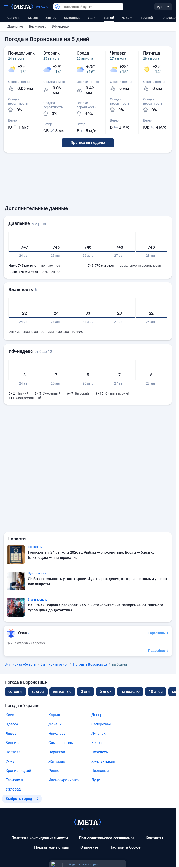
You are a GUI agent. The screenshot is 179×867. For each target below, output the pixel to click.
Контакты (154, 838)
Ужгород (13, 789)
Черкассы (100, 752)
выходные (72, 18)
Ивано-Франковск (64, 780)
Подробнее (157, 650)
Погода (41, 6)
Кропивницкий (18, 770)
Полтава (13, 752)
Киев (10, 715)
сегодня (15, 691)
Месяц (33, 18)
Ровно (53, 770)
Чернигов (56, 752)
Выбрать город (19, 798)
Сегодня (14, 18)
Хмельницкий (103, 761)
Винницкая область (20, 664)
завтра (38, 691)
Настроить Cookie (125, 847)
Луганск (98, 733)
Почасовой (168, 18)
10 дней (147, 18)
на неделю (130, 691)
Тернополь (15, 780)
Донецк (55, 724)
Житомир (56, 761)
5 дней (105, 691)
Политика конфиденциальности (39, 838)
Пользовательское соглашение (106, 838)
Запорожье (101, 724)
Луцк (95, 780)
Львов (11, 733)
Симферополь (60, 743)
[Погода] (88, 821)
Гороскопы (157, 633)
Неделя (127, 18)
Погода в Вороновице (90, 664)
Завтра (50, 18)
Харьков (55, 715)
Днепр (96, 715)
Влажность (37, 26)
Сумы (10, 761)
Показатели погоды (51, 847)
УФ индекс (60, 26)
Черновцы (100, 770)
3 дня (92, 18)
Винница (13, 743)
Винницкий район (55, 664)
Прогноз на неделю (88, 142)
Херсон (97, 743)
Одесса (12, 724)
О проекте (89, 847)
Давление (15, 26)
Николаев (56, 733)
